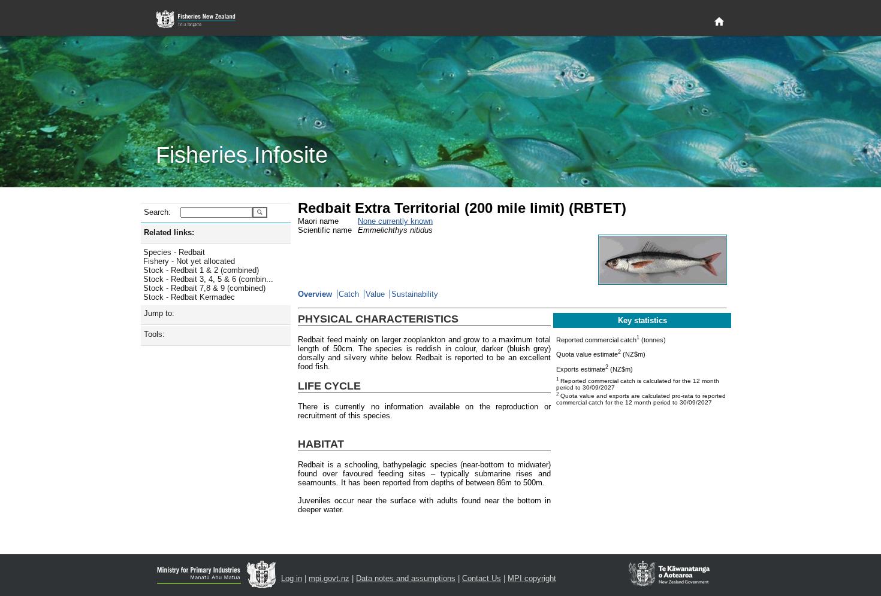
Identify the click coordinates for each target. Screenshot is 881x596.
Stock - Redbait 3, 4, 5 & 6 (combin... (208, 279)
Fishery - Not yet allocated (189, 261)
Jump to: (159, 313)
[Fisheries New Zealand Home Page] (202, 19)
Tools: (154, 334)
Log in (291, 578)
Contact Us (481, 578)
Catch (349, 294)
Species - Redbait (174, 252)
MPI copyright (532, 578)
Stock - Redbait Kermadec (189, 297)
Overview (315, 294)
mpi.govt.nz (329, 578)
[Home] (719, 22)
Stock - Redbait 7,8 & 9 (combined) (204, 288)
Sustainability (414, 294)
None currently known (395, 221)
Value (375, 294)
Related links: (169, 232)
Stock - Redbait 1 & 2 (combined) (201, 270)
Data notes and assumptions (405, 578)
